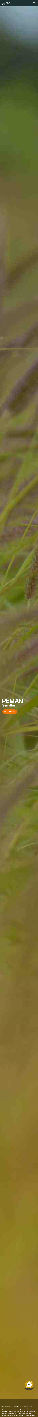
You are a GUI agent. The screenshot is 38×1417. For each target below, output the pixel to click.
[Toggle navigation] (34, 3)
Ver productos (9, 712)
